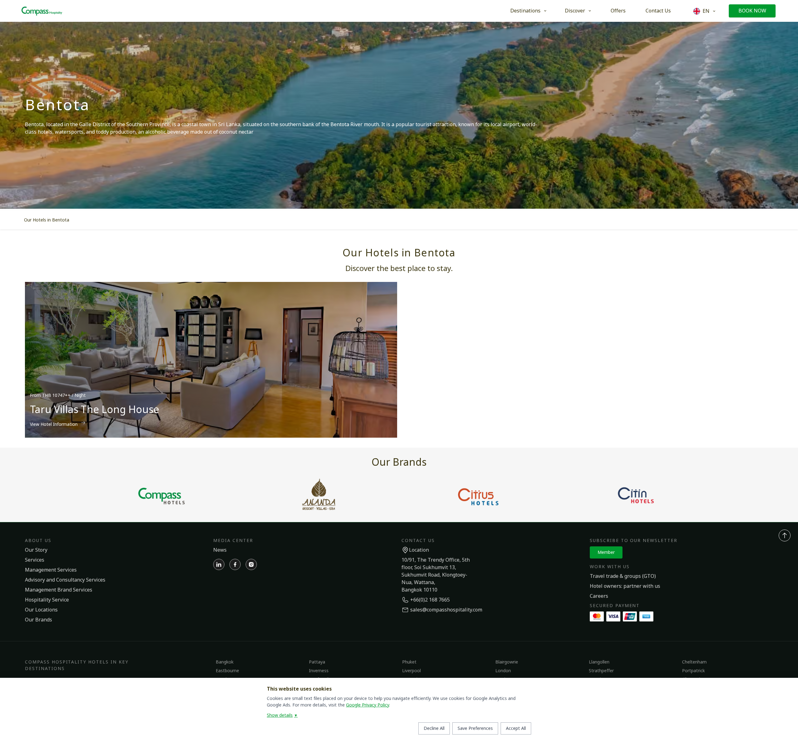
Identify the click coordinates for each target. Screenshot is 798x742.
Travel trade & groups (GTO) (623, 576)
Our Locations (41, 610)
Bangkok (224, 662)
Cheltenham (694, 662)
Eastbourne (227, 671)
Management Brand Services (58, 590)
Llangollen (599, 662)
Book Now (752, 11)
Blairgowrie (506, 662)
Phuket (409, 662)
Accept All (516, 728)
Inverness (319, 671)
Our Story (36, 550)
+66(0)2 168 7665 (430, 600)
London (503, 671)
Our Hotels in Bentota (46, 220)
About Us (38, 540)
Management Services (51, 570)
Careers (599, 596)
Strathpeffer (601, 671)
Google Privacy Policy (367, 705)
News (220, 550)
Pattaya (317, 662)
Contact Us (658, 11)
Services (34, 560)
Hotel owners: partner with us (625, 586)
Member (606, 552)
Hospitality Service (47, 600)
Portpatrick (693, 671)
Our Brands (38, 620)
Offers (618, 11)
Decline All (434, 728)
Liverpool (411, 671)
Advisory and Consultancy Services (65, 580)
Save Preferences (475, 728)
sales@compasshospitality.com (446, 610)
